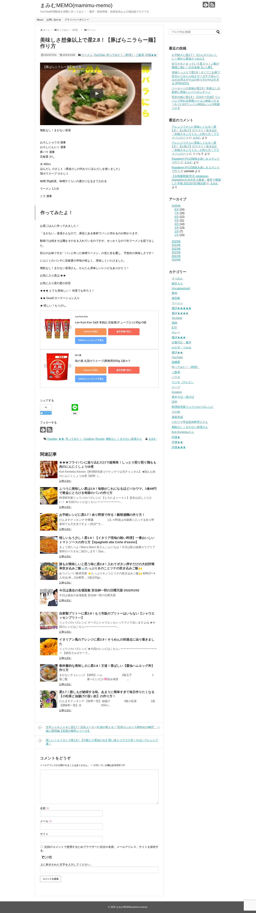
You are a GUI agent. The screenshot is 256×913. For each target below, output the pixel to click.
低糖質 (176, 362)
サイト (44, 834)
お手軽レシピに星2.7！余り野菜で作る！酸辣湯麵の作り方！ (102, 514)
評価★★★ (179, 447)
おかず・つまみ (181, 347)
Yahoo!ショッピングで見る (91, 340)
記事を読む (65, 481)
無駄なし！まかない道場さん (124, 438)
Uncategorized (181, 288)
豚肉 (174, 293)
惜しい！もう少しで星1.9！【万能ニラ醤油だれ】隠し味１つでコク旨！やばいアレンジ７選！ (102, 742)
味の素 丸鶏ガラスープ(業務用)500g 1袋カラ (103, 360)
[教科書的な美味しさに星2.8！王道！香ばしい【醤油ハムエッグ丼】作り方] (48, 673)
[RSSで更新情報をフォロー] (212, 4)
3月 (176, 227)
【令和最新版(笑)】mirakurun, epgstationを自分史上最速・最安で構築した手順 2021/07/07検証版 (196, 180)
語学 (174, 401)
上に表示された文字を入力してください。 (66, 864)
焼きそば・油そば (183, 396)
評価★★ (151, 55)
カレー (176, 332)
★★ (61, 438)
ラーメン (86, 55)
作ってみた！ (73, 438)
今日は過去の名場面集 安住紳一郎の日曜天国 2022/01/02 (99, 590)
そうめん (177, 278)
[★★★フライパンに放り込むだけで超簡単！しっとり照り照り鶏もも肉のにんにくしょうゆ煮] (48, 469)
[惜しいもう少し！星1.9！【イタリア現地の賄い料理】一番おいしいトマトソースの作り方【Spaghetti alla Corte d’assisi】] (48, 545)
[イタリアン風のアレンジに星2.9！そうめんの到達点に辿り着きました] (48, 646)
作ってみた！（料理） (120, 55)
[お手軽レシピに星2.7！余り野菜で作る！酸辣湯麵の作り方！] (48, 522)
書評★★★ (179, 337)
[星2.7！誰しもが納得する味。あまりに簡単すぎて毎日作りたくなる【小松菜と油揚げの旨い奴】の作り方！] (48, 699)
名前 (44, 808)
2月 (176, 231)
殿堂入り (177, 283)
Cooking (89, 438)
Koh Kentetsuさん (183, 432)
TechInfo (177, 318)
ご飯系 (140, 55)
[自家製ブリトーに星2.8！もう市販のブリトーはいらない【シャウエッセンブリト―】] (48, 620)
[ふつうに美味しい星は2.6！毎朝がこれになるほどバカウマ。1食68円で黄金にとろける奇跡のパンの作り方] (48, 495)
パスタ (176, 377)
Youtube (52, 438)
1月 (176, 235)
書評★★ (177, 352)
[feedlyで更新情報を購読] (205, 4)
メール (46, 821)
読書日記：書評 (181, 342)
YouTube (99, 55)
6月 (176, 216)
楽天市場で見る (124, 331)
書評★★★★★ (181, 308)
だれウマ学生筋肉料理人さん (190, 422)
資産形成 (177, 416)
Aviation (177, 392)
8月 (176, 209)
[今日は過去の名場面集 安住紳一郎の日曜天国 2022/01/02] (48, 597)
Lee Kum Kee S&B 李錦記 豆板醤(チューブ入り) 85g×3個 (110, 322)
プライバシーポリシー (77, 19)
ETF (174, 327)
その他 (176, 411)
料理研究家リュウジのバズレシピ (193, 406)
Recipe (99, 438)
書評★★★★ (180, 313)
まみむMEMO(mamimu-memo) (76, 5)
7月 (176, 213)
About (40, 19)
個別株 (176, 298)
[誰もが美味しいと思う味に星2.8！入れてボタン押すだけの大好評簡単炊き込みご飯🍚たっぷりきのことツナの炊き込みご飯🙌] (48, 571)
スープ (176, 387)
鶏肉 (174, 322)
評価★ (176, 437)
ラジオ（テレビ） (183, 382)
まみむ (152, 438)
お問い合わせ (53, 19)
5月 (176, 220)
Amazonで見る (91, 331)
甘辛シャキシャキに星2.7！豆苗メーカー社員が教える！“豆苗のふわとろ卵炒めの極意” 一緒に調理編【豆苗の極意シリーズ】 (103, 729)
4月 (176, 224)
